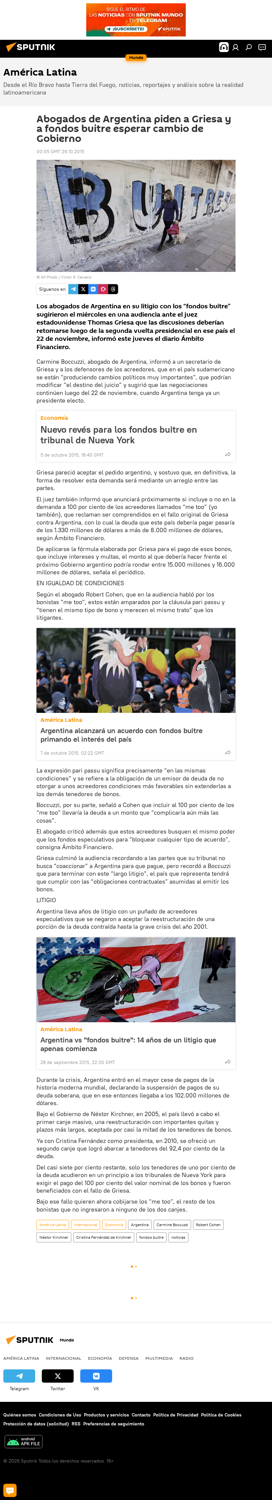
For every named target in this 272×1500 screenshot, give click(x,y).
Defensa (129, 1358)
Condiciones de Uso (60, 1415)
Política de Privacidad (175, 1415)
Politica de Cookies (221, 1415)
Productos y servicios (106, 1415)
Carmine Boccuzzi (172, 1224)
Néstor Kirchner (53, 1237)
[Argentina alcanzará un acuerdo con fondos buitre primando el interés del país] (136, 670)
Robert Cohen (208, 1224)
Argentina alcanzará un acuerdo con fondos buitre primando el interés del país (121, 734)
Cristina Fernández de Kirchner (103, 1237)
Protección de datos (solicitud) (36, 1424)
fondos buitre (151, 1237)
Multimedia (159, 1358)
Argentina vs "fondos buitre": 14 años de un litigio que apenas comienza (128, 1044)
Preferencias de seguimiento (113, 1424)
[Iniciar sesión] (235, 47)
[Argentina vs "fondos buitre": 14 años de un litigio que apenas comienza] (136, 979)
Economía (54, 418)
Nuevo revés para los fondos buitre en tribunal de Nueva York (118, 434)
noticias (178, 1237)
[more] (228, 454)
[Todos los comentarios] (10, 1490)
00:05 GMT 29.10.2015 (60, 152)
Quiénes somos (19, 1415)
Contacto (141, 1415)
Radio (186, 1358)
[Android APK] (23, 1442)
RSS (76, 1424)
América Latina (61, 720)
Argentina (140, 1224)
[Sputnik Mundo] (32, 53)
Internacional (85, 1224)
